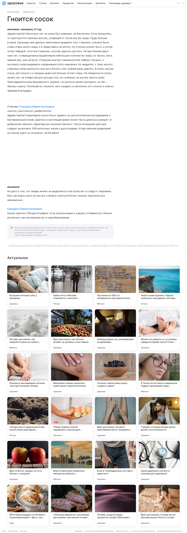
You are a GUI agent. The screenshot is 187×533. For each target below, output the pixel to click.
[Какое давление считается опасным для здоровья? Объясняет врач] (159, 461)
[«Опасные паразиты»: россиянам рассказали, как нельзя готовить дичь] (71, 505)
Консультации (13, 12)
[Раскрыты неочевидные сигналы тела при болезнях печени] (27, 373)
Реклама (23, 531)
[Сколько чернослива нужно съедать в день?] (115, 373)
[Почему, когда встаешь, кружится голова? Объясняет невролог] (115, 505)
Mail (4, 531)
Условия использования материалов (99, 531)
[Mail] (4, 3)
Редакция (78, 531)
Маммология (29, 12)
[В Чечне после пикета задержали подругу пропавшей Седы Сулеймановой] (159, 373)
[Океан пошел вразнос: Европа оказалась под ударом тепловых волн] (159, 286)
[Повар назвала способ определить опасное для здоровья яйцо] (71, 417)
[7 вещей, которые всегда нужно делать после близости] (159, 417)
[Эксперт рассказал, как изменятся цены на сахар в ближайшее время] (27, 329)
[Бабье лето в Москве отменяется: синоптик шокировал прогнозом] (71, 286)
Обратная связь (122, 531)
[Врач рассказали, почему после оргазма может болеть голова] (159, 505)
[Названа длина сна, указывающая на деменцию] (115, 329)
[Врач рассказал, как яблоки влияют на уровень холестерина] (71, 329)
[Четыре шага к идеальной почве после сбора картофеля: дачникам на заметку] (27, 417)
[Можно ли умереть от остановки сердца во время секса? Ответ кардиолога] (159, 329)
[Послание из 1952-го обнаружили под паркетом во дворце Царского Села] (115, 286)
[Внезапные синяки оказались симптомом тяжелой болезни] (71, 373)
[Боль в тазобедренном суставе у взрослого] (115, 461)
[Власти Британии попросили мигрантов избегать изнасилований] (71, 461)
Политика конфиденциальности (169, 531)
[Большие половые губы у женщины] (27, 286)
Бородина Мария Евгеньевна (37, 106)
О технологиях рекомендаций (143, 531)
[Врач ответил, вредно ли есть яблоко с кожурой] (27, 461)
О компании (13, 531)
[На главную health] (15, 3)
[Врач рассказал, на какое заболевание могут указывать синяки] (115, 417)
